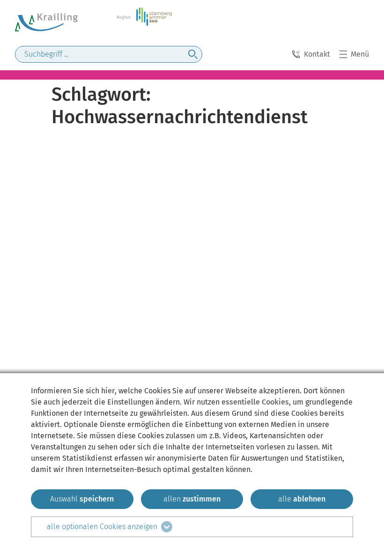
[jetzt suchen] (193, 54)
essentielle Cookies (255, 402)
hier (108, 390)
